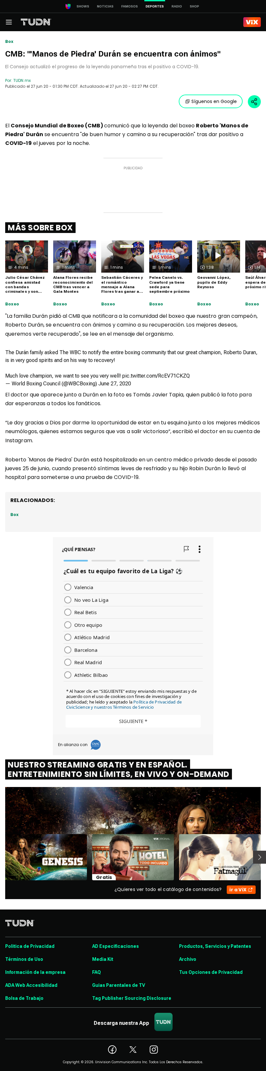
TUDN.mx (21, 80)
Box (9, 41)
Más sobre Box (40, 227)
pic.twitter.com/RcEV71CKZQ (156, 376)
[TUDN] (36, 22)
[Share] (254, 101)
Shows (83, 6)
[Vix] (252, 22)
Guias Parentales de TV (118, 985)
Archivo (187, 959)
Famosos (129, 6)
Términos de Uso (24, 959)
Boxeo (12, 304)
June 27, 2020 (114, 384)
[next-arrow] (259, 857)
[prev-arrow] (1, 857)
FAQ (96, 972)
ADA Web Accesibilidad (31, 985)
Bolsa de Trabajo (24, 998)
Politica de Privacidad (29, 946)
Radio (177, 6)
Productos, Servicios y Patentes (215, 946)
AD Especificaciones (115, 946)
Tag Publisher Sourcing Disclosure (131, 998)
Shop (194, 6)
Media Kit (102, 959)
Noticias (105, 6)
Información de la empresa (35, 972)
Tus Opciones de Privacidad (211, 972)
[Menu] (9, 22)
